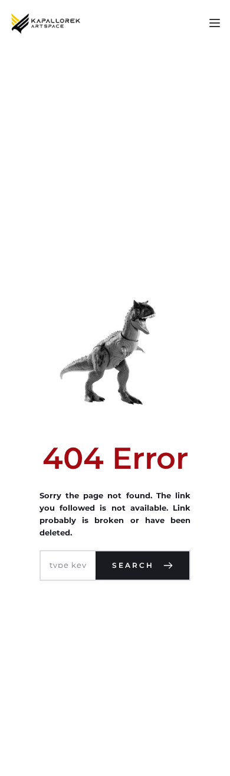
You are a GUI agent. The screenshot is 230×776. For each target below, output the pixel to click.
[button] (214, 23)
